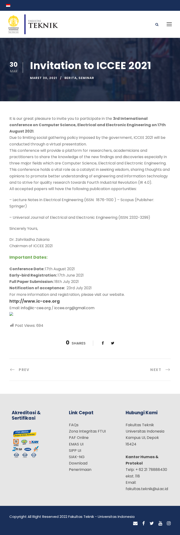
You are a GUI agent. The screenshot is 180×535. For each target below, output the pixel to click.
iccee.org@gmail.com (74, 308)
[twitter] (152, 523)
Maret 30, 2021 (43, 78)
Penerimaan (80, 469)
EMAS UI (76, 444)
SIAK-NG (77, 457)
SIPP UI (75, 450)
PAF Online (79, 437)
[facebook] (143, 523)
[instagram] (169, 523)
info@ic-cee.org (35, 308)
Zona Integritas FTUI (87, 431)
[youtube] (160, 523)
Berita (70, 78)
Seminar (86, 78)
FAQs (74, 425)
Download (78, 463)
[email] (135, 523)
